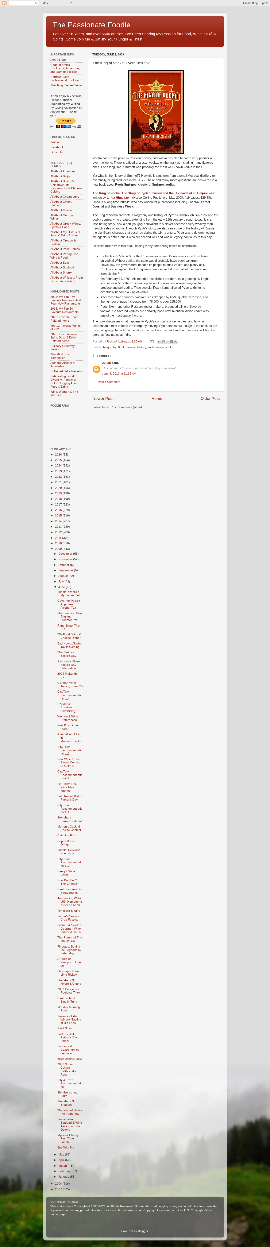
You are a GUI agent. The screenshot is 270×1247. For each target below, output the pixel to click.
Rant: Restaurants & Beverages (69, 891)
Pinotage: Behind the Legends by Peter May (69, 950)
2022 (59, 476)
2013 (59, 526)
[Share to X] (168, 342)
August (63, 575)
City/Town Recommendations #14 (69, 695)
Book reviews (127, 347)
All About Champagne (64, 196)
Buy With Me (65, 1147)
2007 (59, 1189)
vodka (169, 347)
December (65, 553)
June (62, 587)
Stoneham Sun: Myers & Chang (69, 982)
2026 (59, 454)
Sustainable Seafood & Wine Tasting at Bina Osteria (69, 1124)
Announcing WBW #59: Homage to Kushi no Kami (69, 902)
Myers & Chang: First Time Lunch (68, 1138)
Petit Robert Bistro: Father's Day (69, 798)
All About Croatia (61, 210)
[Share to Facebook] (172, 342)
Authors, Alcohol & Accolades (62, 364)
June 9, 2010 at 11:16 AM (119, 373)
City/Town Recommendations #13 (69, 750)
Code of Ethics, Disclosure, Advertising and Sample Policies (65, 68)
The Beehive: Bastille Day (66, 654)
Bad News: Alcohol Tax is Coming (69, 645)
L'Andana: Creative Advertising (66, 707)
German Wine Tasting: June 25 (70, 684)
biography (109, 347)
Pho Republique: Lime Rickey (68, 973)
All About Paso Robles (65, 249)
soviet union (156, 347)
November (65, 559)
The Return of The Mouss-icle (69, 939)
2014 (59, 521)
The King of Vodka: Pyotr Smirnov (70, 1112)
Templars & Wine (68, 910)
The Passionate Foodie (92, 24)
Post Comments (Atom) (126, 407)
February (65, 1171)
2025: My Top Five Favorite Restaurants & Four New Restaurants (65, 300)
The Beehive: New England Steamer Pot (69, 616)
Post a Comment (109, 381)
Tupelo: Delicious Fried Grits (68, 851)
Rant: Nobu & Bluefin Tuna (67, 1000)
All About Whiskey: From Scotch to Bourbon (66, 279)
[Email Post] (152, 341)
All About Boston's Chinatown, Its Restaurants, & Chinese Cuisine (66, 186)
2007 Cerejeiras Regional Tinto (68, 991)
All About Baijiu (60, 176)
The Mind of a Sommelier (59, 356)
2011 (58, 537)
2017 (59, 504)
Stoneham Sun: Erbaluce (67, 1103)
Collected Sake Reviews (66, 371)
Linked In (56, 152)
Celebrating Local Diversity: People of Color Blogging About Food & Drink (64, 381)
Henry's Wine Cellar (66, 873)
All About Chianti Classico (61, 203)
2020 (59, 487)
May (61, 1154)
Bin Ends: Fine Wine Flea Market (67, 787)
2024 (59, 465)
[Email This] (160, 342)
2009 (59, 548)
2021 (59, 482)
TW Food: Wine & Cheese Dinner (69, 636)
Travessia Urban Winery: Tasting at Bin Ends (69, 1020)
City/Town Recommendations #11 (69, 809)
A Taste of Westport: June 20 (69, 962)
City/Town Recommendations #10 (69, 862)
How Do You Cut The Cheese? (68, 882)
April (61, 1160)
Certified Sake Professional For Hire (64, 78)
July (61, 581)
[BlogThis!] (164, 342)
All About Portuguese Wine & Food (64, 255)
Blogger (143, 1231)
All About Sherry (61, 272)
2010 (59, 543)
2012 (59, 532)
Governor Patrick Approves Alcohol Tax (68, 604)
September (66, 570)
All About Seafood (62, 267)
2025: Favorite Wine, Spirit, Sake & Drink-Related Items (64, 337)
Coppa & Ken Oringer (66, 843)
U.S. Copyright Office (198, 1210)
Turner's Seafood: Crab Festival (69, 918)
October (64, 564)
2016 (59, 510)
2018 (59, 498)
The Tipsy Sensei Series (66, 85)
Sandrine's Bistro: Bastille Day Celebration (69, 665)
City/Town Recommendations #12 (69, 775)
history (141, 347)
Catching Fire (66, 835)
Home (156, 398)
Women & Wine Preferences (67, 718)
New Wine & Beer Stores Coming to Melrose (69, 762)
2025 (59, 460)
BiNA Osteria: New (69, 1058)
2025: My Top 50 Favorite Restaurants (64, 310)
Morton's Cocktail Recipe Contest (69, 828)
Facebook (57, 147)
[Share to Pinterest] (176, 342)
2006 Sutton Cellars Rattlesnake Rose (66, 1069)
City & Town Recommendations (69, 1083)
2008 (59, 1183)
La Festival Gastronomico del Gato (68, 1050)
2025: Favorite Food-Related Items (64, 318)
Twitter (54, 142)
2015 (59, 515)
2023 (59, 471)
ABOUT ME (58, 59)
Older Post (210, 398)
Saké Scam (65, 1028)
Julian (106, 362)
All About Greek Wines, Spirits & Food (65, 225)
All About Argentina (63, 171)
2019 (59, 493)
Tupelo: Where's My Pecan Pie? (69, 593)
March (63, 1165)
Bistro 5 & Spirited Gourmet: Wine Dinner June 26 (69, 928)
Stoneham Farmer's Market (70, 819)
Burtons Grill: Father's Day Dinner (67, 1037)
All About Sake (60, 262)
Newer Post (102, 398)
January (64, 1176)
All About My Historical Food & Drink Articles (65, 234)
